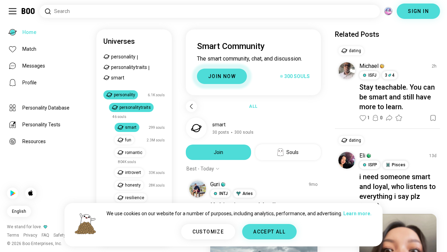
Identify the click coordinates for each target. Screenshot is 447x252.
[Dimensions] (388, 11)
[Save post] (433, 117)
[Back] (191, 106)
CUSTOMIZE (208, 231)
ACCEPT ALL (269, 231)
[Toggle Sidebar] (12, 11)
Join (218, 152)
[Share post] (389, 117)
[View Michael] (346, 70)
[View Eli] (346, 160)
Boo (28, 11)
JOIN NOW (222, 76)
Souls (292, 152)
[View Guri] (197, 189)
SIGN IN (418, 11)
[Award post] (398, 117)
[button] (223, 184)
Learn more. (357, 213)
